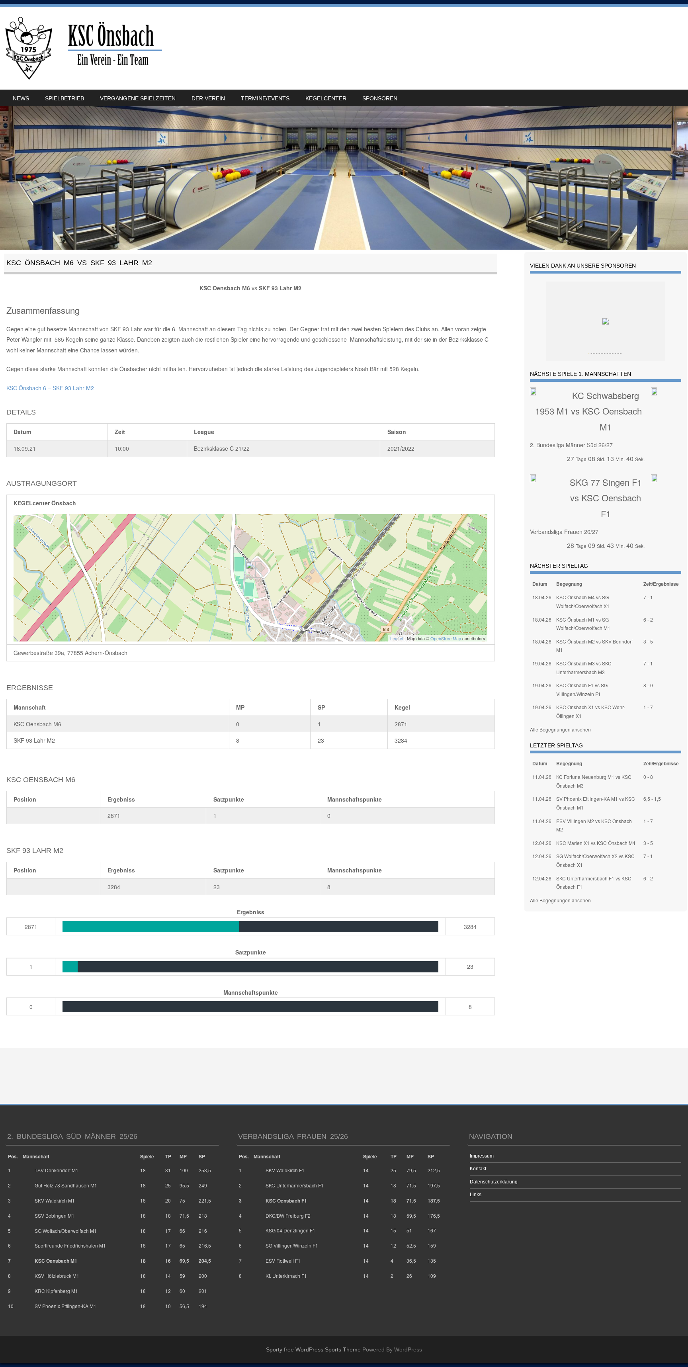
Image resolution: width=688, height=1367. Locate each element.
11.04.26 (541, 776)
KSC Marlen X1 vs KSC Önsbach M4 (595, 842)
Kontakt (478, 1168)
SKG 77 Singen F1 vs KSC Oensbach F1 (606, 498)
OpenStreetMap (445, 638)
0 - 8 (648, 776)
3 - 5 (648, 641)
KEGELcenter (325, 98)
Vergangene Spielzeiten (138, 98)
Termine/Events (265, 98)
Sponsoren (379, 98)
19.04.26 (541, 663)
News (21, 98)
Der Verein (208, 98)
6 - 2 (648, 619)
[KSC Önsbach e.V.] (82, 48)
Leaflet (396, 638)
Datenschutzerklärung (494, 1182)
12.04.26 (541, 842)
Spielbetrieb (64, 98)
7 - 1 (648, 597)
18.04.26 (541, 597)
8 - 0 (648, 685)
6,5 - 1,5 (652, 798)
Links (475, 1194)
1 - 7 (648, 707)
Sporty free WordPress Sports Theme (313, 1349)
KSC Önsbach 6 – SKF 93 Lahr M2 (50, 388)
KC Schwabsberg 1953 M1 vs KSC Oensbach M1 (588, 411)
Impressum (482, 1156)
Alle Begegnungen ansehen (560, 729)
